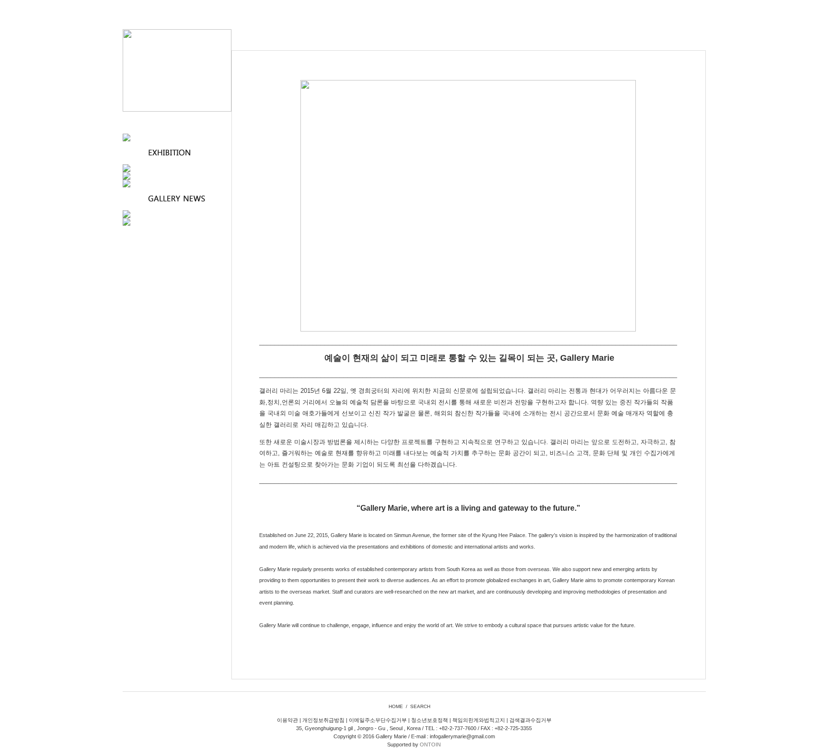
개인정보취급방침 (323, 720)
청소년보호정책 (429, 720)
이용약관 (287, 720)
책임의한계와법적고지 (478, 720)
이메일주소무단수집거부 (378, 720)
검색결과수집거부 (530, 720)
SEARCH (420, 706)
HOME (396, 706)
